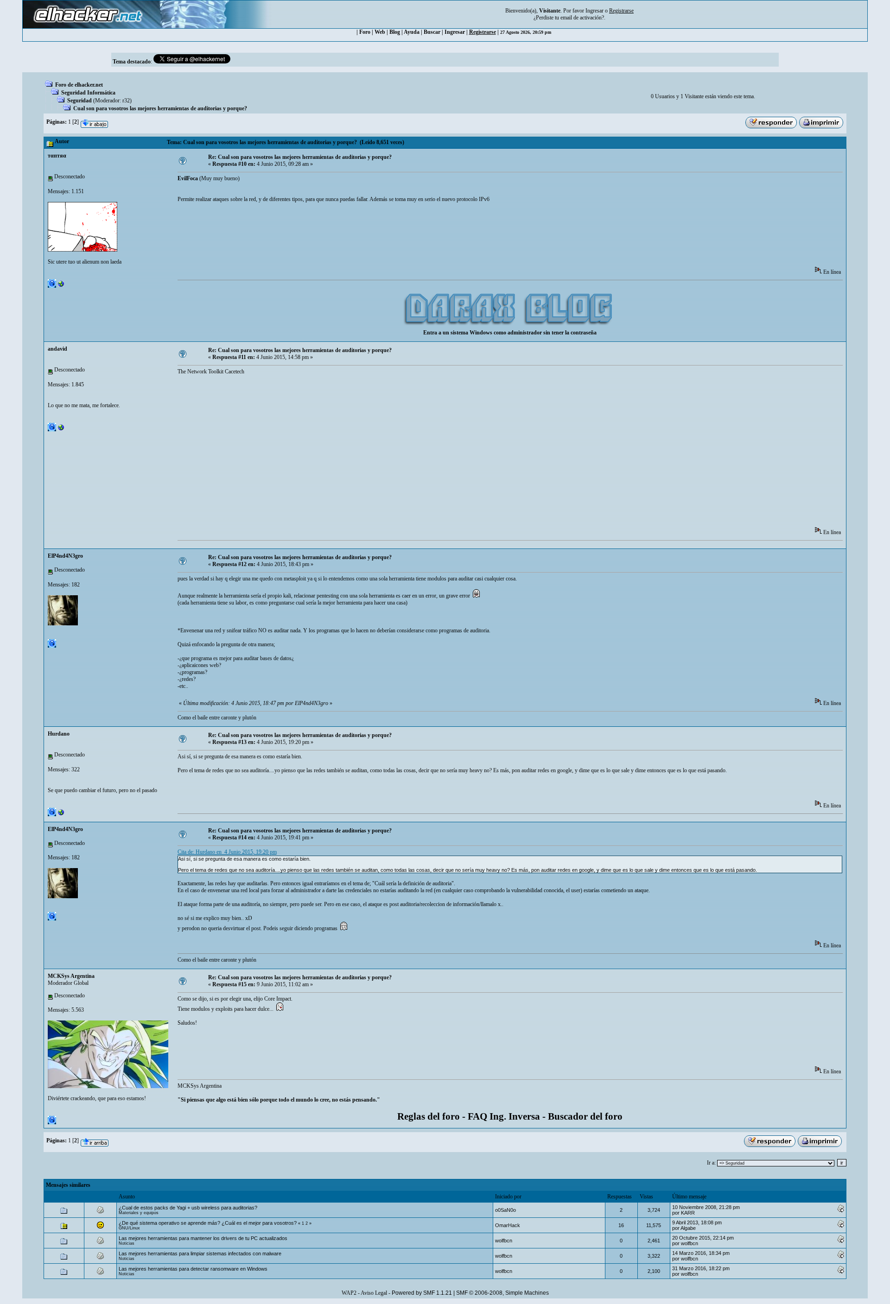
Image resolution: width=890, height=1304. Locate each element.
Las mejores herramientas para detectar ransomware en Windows (193, 1269)
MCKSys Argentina (71, 976)
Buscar (432, 32)
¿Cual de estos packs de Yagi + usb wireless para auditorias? (188, 1207)
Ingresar (594, 10)
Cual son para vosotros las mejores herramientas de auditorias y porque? (160, 108)
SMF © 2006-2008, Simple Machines (502, 1293)
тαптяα (57, 155)
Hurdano (59, 734)
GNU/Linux (129, 1228)
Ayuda (412, 32)
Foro (364, 32)
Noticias (126, 1243)
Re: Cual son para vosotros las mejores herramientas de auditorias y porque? (300, 157)
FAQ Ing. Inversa (504, 1116)
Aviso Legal (374, 1293)
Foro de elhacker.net (79, 85)
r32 (126, 100)
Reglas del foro (428, 1116)
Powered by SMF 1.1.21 (422, 1293)
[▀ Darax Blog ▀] (61, 286)
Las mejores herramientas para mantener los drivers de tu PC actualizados (203, 1238)
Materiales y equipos (139, 1212)
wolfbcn (503, 1240)
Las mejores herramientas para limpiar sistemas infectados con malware (200, 1253)
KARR (688, 1213)
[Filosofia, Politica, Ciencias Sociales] (61, 429)
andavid (57, 349)
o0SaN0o (505, 1210)
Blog (394, 32)
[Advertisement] (346, 237)
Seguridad (79, 100)
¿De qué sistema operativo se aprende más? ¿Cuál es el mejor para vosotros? (208, 1223)
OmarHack (507, 1225)
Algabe (688, 1228)
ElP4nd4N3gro (65, 556)
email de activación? (582, 17)
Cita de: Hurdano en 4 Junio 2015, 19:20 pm (227, 852)
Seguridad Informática (88, 92)
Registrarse (482, 32)
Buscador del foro (585, 1116)
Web (380, 32)
